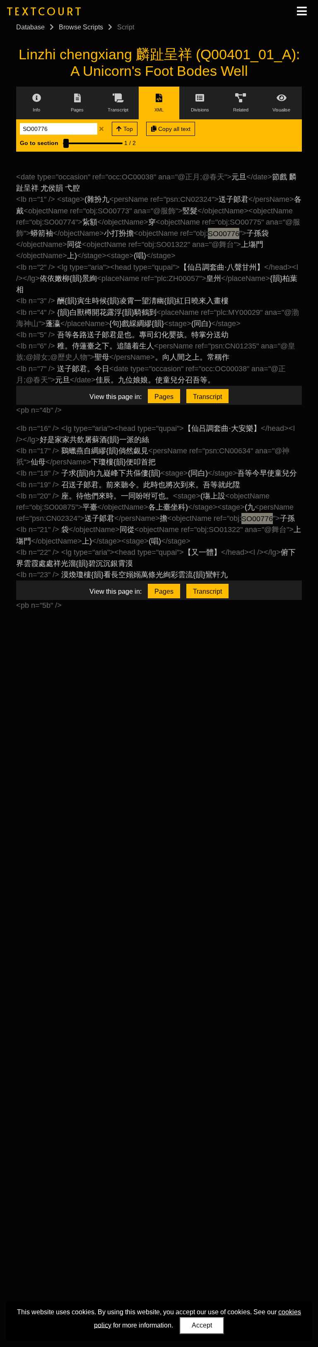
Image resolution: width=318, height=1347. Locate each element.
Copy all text (173, 129)
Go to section (39, 143)
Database (30, 27)
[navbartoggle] (301, 11)
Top (127, 129)
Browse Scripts (81, 27)
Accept (202, 1325)
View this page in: (115, 396)
